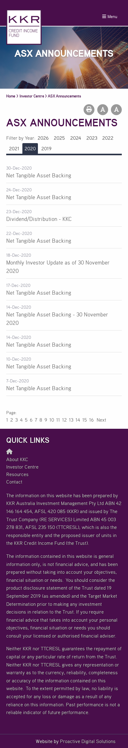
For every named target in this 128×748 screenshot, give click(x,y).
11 (58, 420)
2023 (91, 138)
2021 (14, 148)
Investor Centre (22, 467)
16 (91, 420)
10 (51, 420)
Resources (17, 474)
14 (77, 420)
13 (71, 420)
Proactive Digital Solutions (88, 741)
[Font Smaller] (102, 109)
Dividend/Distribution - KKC (39, 218)
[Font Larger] (116, 109)
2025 (59, 138)
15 (84, 420)
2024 (75, 138)
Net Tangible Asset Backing (38, 175)
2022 (107, 138)
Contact (14, 482)
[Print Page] (89, 109)
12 (64, 420)
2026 (43, 138)
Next (101, 420)
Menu (111, 16)
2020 (30, 148)
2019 (46, 148)
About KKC (17, 459)
